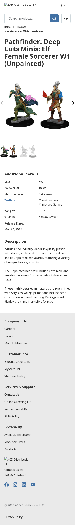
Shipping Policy (14, 376)
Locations (11, 336)
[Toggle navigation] (68, 6)
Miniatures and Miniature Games (23, 31)
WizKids (9, 200)
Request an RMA (15, 409)
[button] (66, 18)
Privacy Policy (13, 517)
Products (21, 27)
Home (7, 27)
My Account (12, 369)
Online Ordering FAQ (18, 402)
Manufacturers (14, 442)
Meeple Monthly (15, 343)
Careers (9, 329)
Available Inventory (17, 435)
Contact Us (11, 394)
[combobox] (31, 18)
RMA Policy (11, 416)
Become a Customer (18, 362)
